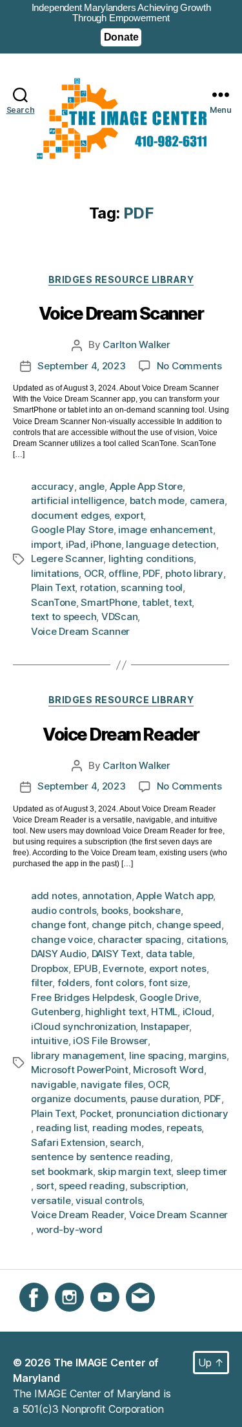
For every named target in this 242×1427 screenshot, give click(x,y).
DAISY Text (116, 953)
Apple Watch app (174, 895)
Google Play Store (72, 529)
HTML (164, 1011)
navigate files (112, 1084)
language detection (171, 544)
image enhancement (165, 529)
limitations (55, 573)
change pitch (122, 924)
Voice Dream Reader (121, 735)
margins (207, 1055)
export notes (178, 968)
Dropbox (49, 968)
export (128, 515)
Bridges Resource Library (121, 279)
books (114, 910)
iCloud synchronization (83, 1026)
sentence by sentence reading (100, 1156)
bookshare (157, 910)
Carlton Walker (136, 344)
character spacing (139, 939)
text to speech (63, 616)
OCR (94, 573)
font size (168, 982)
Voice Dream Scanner (121, 314)
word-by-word (69, 1229)
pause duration (164, 1098)
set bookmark (62, 1171)
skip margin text (134, 1171)
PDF (151, 573)
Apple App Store (146, 486)
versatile (51, 1200)
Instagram (78, 1318)
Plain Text (53, 587)
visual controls (109, 1200)
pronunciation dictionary (172, 1113)
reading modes (127, 1127)
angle (92, 486)
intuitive (49, 1040)
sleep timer (201, 1171)
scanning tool (152, 587)
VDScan (119, 616)
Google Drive (169, 997)
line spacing (156, 1055)
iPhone (105, 544)
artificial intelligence (78, 500)
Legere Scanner (67, 558)
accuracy (52, 486)
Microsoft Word (168, 1069)
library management (77, 1055)
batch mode (157, 500)
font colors (119, 982)
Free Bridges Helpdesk (83, 997)
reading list (62, 1127)
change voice (62, 939)
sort (45, 1185)
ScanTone (53, 602)
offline (122, 573)
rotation (98, 587)
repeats (183, 1127)
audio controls (63, 910)
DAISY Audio (58, 953)
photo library (194, 573)
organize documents (78, 1098)
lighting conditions (151, 558)
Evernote (123, 968)
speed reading (92, 1185)
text (183, 602)
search (125, 1142)
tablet (155, 602)
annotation (106, 895)
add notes (54, 895)
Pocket (95, 1113)
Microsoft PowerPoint (79, 1069)
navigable (53, 1084)
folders (73, 982)
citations (207, 939)
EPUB (86, 968)
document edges (70, 515)
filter (41, 982)
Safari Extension (68, 1142)
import (46, 544)
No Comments (189, 366)
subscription (158, 1185)
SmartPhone (109, 602)
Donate (121, 37)
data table (169, 953)
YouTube (110, 1318)
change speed (188, 924)
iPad (76, 544)
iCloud (197, 1011)
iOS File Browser (110, 1040)
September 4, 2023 (81, 366)
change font (58, 924)
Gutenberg (56, 1011)
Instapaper (165, 1026)
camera (207, 500)
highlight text (115, 1011)
